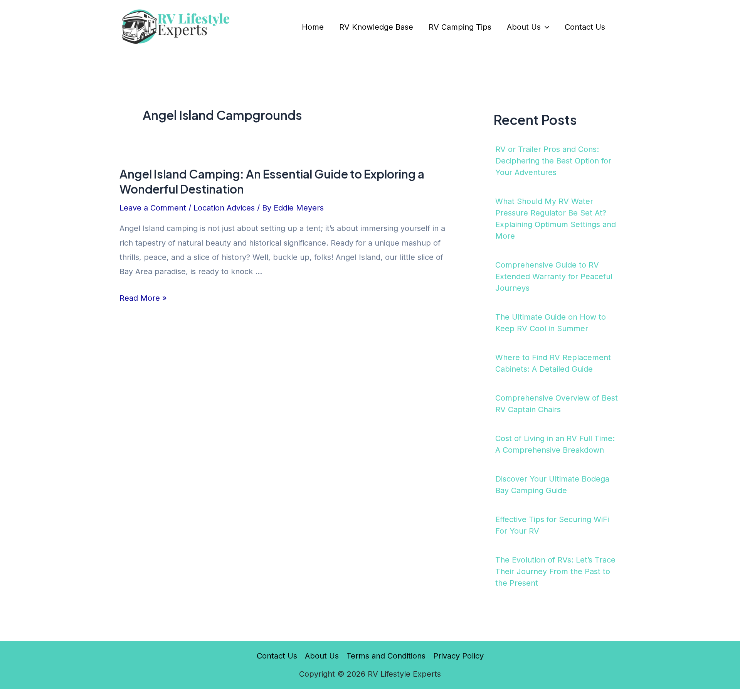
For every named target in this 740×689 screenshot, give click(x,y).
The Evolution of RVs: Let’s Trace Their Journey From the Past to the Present (555, 571)
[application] (545, 27)
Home (313, 27)
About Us (524, 27)
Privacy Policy (458, 655)
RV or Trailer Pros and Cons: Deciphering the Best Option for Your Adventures (553, 161)
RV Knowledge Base (376, 27)
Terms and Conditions (386, 655)
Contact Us (585, 27)
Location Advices (224, 207)
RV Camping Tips (460, 27)
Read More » (143, 298)
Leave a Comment (152, 207)
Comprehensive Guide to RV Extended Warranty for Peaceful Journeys (553, 276)
